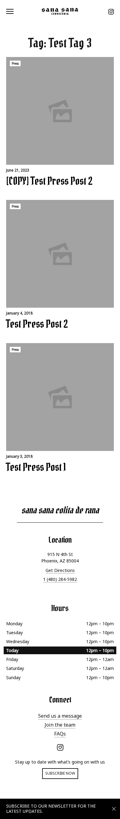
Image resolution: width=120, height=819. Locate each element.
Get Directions (60, 570)
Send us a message (60, 715)
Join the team (60, 724)
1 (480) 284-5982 (60, 579)
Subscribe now (60, 773)
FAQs (60, 733)
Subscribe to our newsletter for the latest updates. (51, 808)
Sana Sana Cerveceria (60, 11)
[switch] (12, 11)
